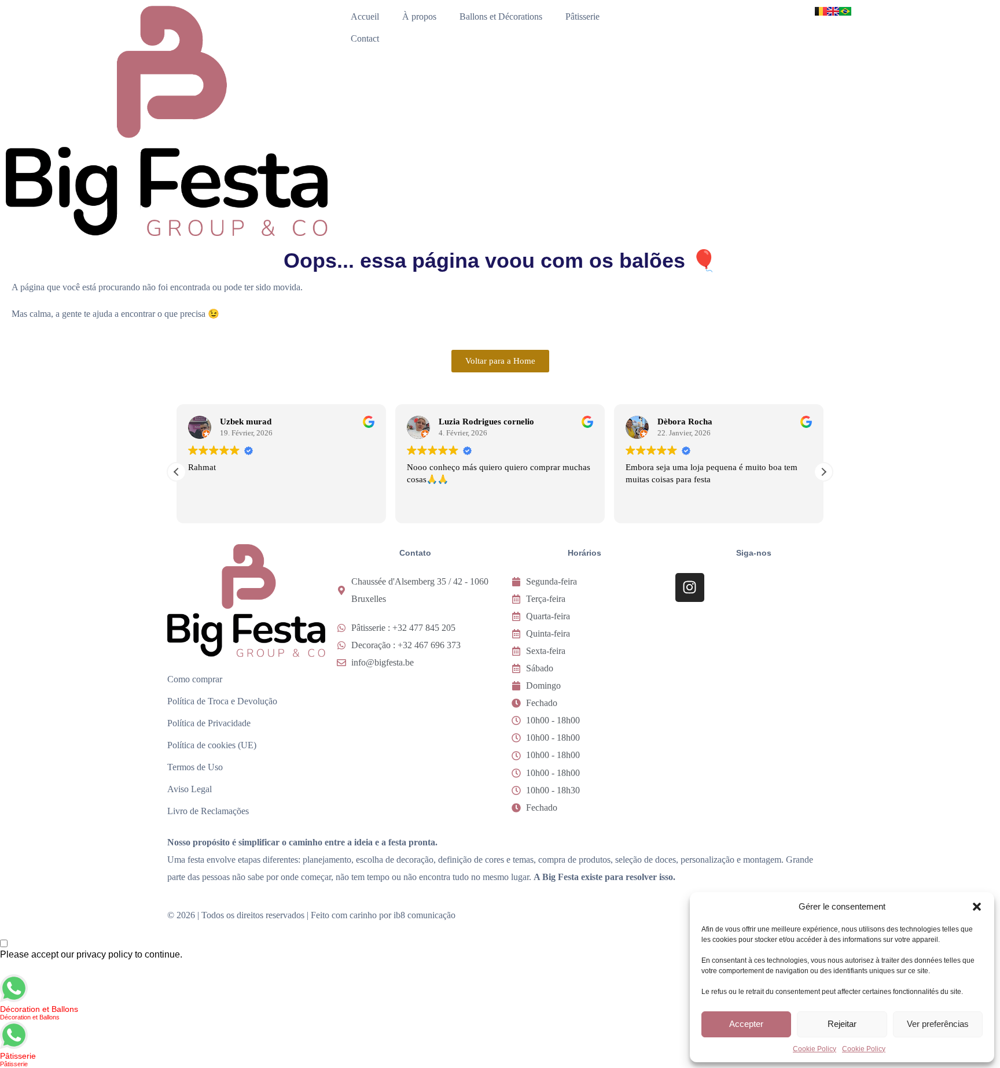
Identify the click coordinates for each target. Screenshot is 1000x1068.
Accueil (365, 16)
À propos (419, 16)
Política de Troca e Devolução (222, 701)
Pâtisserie (582, 16)
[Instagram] (689, 587)
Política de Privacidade (209, 723)
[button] (977, 906)
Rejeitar (842, 1024)
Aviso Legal (189, 789)
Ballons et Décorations (500, 16)
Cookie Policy (814, 1049)
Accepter (746, 1024)
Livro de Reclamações (208, 811)
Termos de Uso (195, 767)
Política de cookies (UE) (211, 745)
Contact (365, 38)
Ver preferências (938, 1024)
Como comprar (194, 679)
